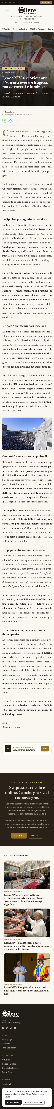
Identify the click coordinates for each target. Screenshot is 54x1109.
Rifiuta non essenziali (33, 1102)
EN (6, 2)
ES (10, 2)
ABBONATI (46, 2)
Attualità (6, 29)
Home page (7, 1040)
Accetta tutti (13, 1102)
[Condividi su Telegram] (10, 120)
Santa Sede (7, 1072)
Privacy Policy (31, 1094)
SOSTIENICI (18, 835)
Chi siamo (6, 1044)
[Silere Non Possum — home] (27, 10)
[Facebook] (3, 1028)
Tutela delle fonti (9, 1048)
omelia (10, 225)
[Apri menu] (7, 10)
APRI (45, 749)
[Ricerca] (37, 3)
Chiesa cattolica (19, 29)
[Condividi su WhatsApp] (4, 120)
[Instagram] (7, 1028)
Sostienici (6, 1084)
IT (3, 2)
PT (14, 2)
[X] (11, 1028)
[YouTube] (15, 1028)
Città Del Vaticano (37, 29)
